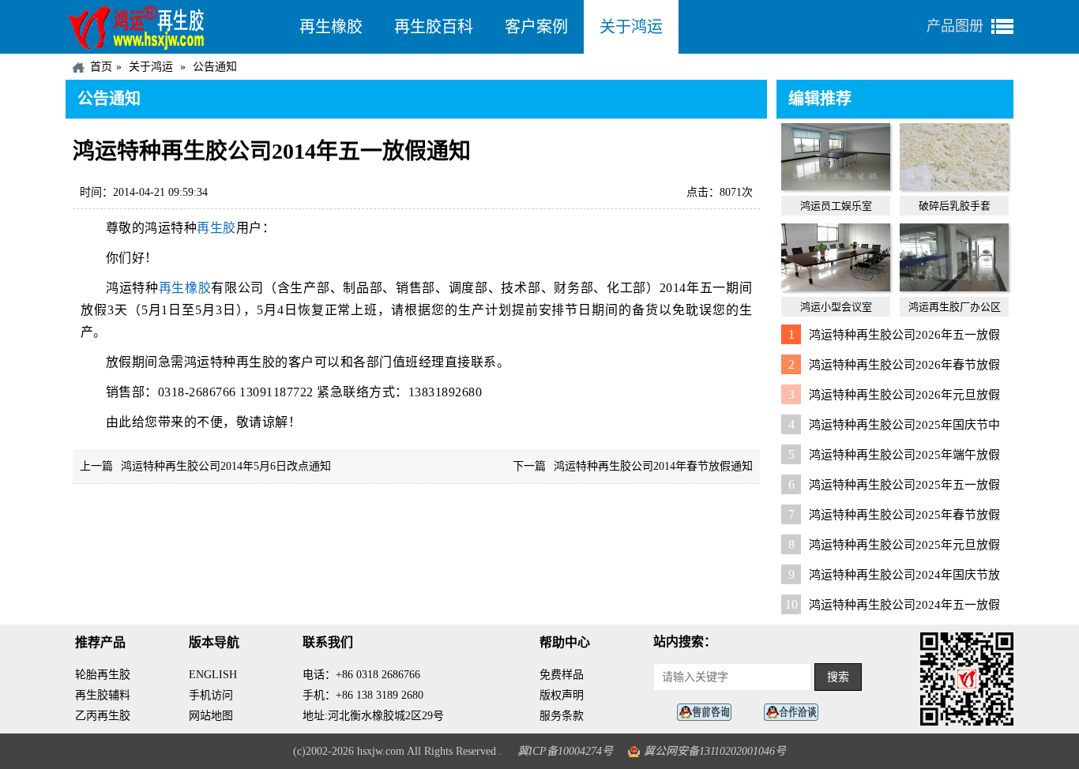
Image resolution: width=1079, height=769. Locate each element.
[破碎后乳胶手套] (954, 186)
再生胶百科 (433, 27)
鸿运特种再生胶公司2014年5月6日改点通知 (226, 466)
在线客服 (708, 712)
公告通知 (215, 67)
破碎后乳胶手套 (955, 206)
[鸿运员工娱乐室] (835, 186)
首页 (101, 67)
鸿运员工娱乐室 (836, 206)
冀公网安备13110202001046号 (715, 751)
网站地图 (211, 716)
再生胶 (216, 227)
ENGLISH (213, 675)
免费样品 (562, 675)
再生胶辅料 (102, 695)
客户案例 (536, 27)
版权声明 (562, 695)
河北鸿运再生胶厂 (175, 27)
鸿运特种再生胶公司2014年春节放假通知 (653, 466)
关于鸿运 (631, 27)
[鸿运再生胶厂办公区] (954, 287)
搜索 (838, 677)
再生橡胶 (331, 27)
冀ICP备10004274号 (565, 751)
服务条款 (562, 716)
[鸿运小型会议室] (835, 287)
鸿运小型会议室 (836, 307)
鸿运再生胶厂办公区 (954, 307)
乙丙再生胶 (102, 716)
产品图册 (955, 26)
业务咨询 (795, 712)
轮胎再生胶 (102, 675)
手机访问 (211, 695)
